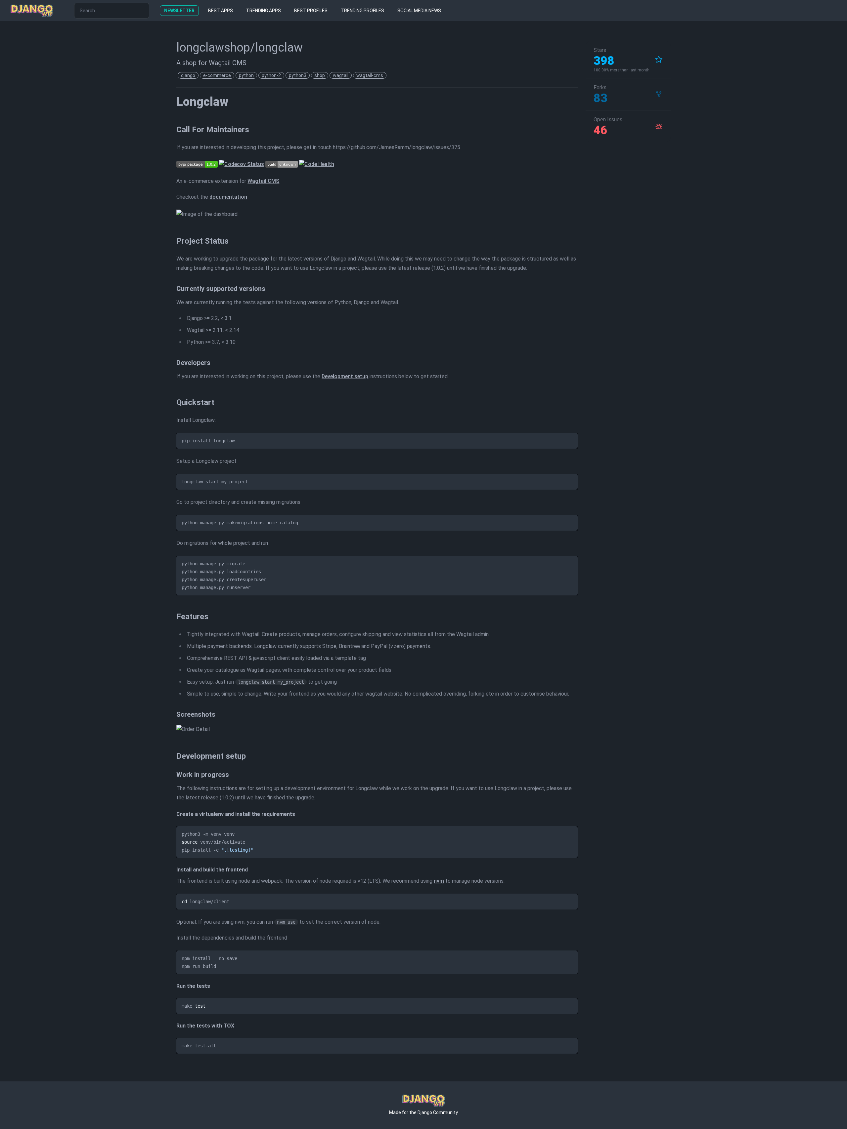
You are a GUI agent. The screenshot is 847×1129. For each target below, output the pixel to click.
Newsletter (179, 10)
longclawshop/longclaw (239, 48)
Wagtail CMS (263, 181)
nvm (439, 881)
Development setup (345, 376)
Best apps (220, 10)
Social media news (419, 10)
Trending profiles (362, 10)
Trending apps (263, 10)
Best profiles (311, 10)
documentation (228, 197)
